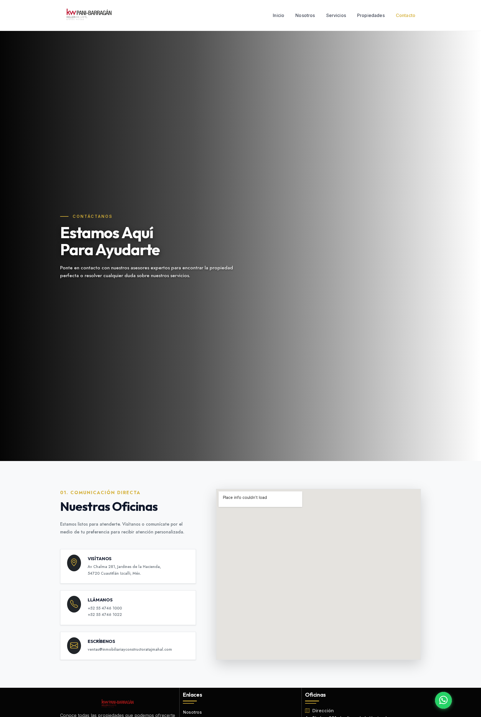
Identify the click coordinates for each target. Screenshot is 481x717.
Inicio (278, 15)
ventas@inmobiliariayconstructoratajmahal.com (130, 649)
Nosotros (305, 15)
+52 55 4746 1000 (105, 608)
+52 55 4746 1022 (105, 614)
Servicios (336, 15)
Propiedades (371, 15)
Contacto (405, 15)
